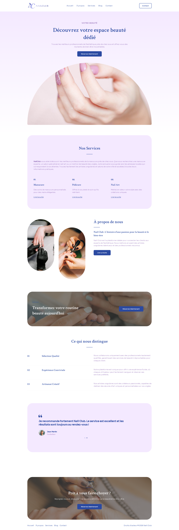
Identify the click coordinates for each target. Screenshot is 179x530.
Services (91, 6)
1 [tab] (85, 438)
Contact (109, 6)
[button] (145, 5)
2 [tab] (87, 438)
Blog (100, 6)
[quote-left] (40, 416)
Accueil (70, 6)
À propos (80, 6)
